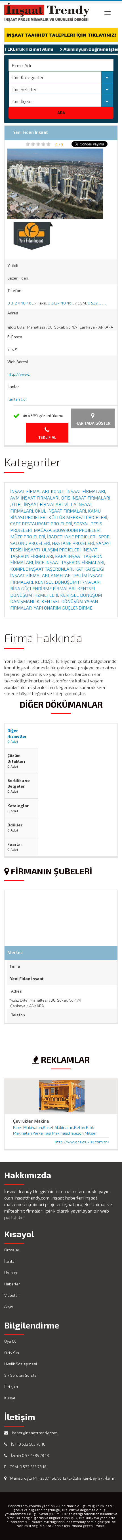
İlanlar (10, 1261)
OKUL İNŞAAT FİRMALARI (60, 510)
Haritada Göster (92, 423)
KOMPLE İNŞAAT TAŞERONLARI (41, 569)
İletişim (11, 1386)
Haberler (12, 1283)
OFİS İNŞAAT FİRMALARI (85, 497)
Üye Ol (10, 1341)
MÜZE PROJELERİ (27, 536)
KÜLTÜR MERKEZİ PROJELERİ (78, 517)
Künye (9, 1397)
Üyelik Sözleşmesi (20, 1363)
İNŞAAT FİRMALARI (29, 491)
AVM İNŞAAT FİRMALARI (34, 497)
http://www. (18, 374)
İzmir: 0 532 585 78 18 (29, 1455)
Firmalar (11, 1249)
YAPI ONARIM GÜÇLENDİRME (63, 607)
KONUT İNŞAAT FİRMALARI (78, 491)
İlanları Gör (17, 399)
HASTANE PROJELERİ (73, 543)
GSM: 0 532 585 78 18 (28, 1466)
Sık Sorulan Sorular (21, 1375)
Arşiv (8, 1306)
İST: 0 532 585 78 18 (27, 1444)
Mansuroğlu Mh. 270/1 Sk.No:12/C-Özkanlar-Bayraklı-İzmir (62, 1478)
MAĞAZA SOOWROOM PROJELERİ (67, 530)
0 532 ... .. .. (97, 303)
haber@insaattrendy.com (34, 1432)
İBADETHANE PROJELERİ (71, 536)
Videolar (11, 1295)
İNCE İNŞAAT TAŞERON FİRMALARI (69, 562)
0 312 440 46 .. (20, 303)
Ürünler (11, 1272)
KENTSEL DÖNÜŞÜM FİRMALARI (67, 582)
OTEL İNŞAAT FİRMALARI (37, 504)
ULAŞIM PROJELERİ (61, 549)
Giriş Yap (11, 1352)
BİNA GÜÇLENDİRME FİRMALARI (42, 588)
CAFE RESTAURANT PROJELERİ (41, 523)
